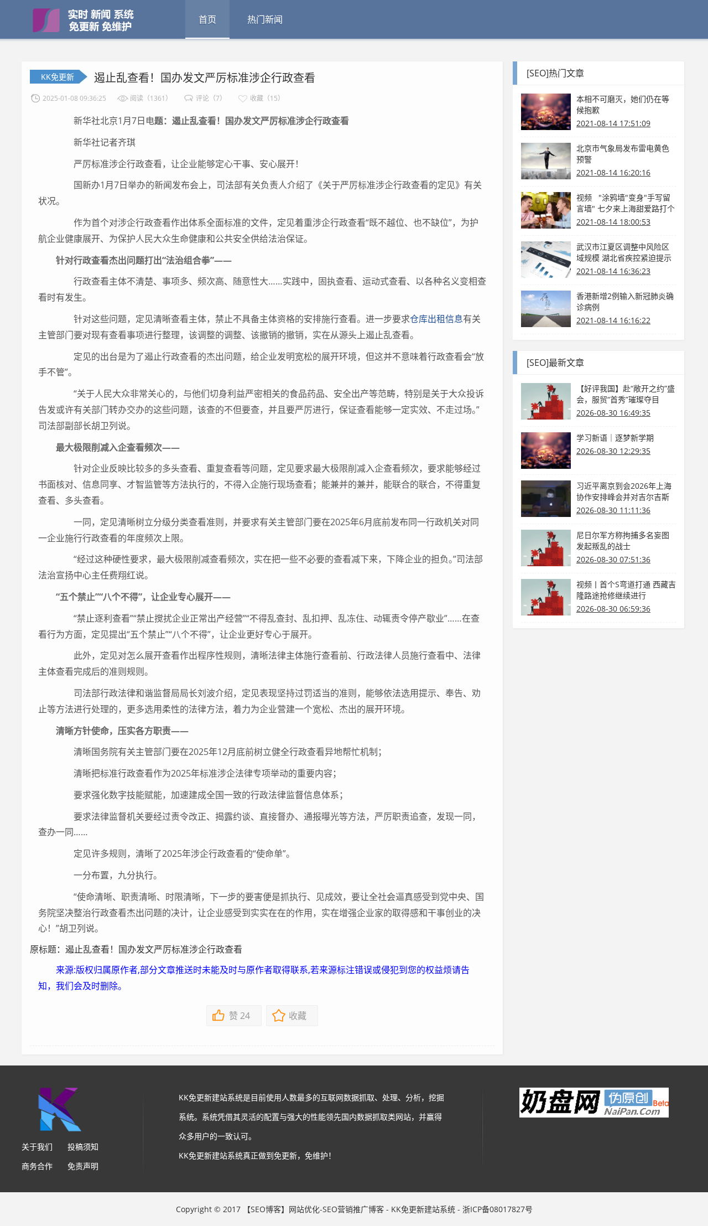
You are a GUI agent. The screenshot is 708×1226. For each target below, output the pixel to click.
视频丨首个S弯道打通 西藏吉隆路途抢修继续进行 (626, 590)
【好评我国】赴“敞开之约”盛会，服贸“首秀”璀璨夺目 (625, 394)
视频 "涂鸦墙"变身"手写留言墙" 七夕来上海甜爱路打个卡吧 (625, 203)
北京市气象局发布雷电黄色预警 (622, 153)
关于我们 (37, 1146)
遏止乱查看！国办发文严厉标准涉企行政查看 (204, 77)
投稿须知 (82, 1146)
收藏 (297, 1016)
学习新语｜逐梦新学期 (615, 437)
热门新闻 (265, 19)
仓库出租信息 (436, 319)
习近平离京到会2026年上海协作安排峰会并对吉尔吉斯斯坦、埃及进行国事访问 (623, 491)
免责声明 (82, 1166)
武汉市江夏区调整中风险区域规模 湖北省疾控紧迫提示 (623, 252)
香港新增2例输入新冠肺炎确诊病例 (625, 301)
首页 (207, 19)
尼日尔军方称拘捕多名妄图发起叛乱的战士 (622, 540)
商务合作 (37, 1166)
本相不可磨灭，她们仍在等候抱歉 (622, 104)
